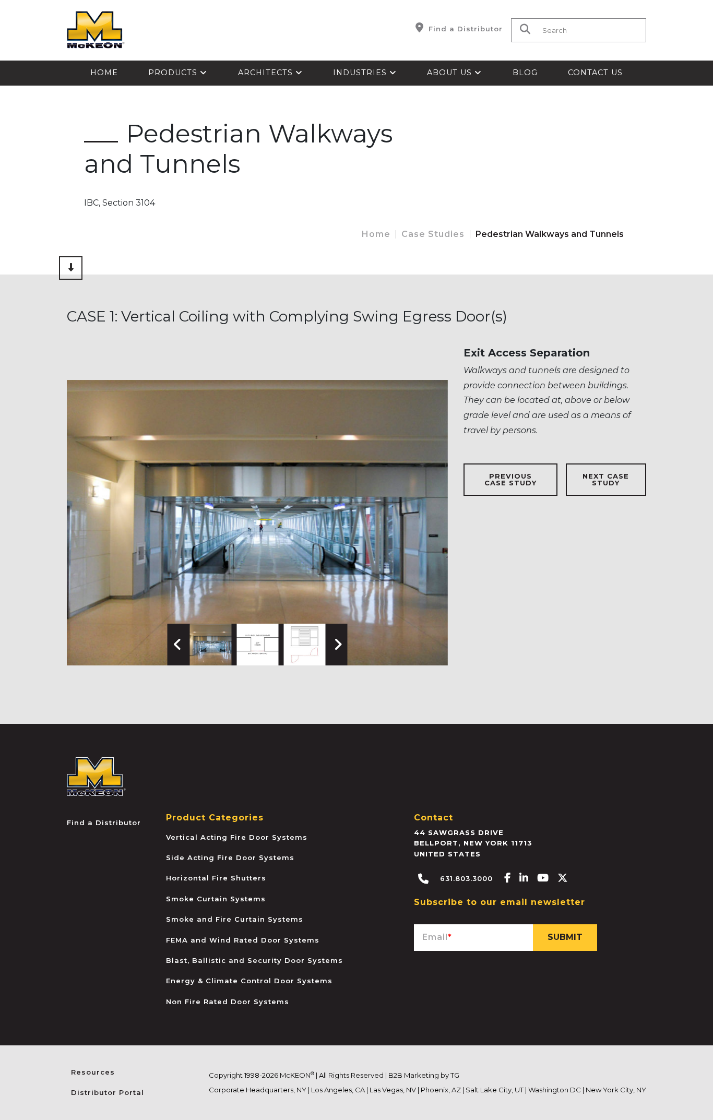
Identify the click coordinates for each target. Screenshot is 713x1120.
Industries (361, 72)
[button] (211, 644)
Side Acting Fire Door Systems (230, 857)
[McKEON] (96, 776)
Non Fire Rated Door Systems (227, 1001)
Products (174, 72)
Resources (93, 1072)
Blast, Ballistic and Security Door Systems (254, 960)
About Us (450, 72)
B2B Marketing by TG (423, 1075)
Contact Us (595, 72)
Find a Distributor (464, 29)
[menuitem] (104, 73)
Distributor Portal (107, 1092)
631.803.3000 (465, 878)
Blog (525, 72)
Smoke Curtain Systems (216, 899)
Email (437, 937)
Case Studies (433, 234)
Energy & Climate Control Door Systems (249, 980)
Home (104, 72)
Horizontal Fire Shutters (216, 878)
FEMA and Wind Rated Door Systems (242, 940)
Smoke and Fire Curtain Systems (234, 919)
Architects (266, 72)
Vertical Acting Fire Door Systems (236, 837)
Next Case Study (606, 479)
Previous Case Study (510, 479)
